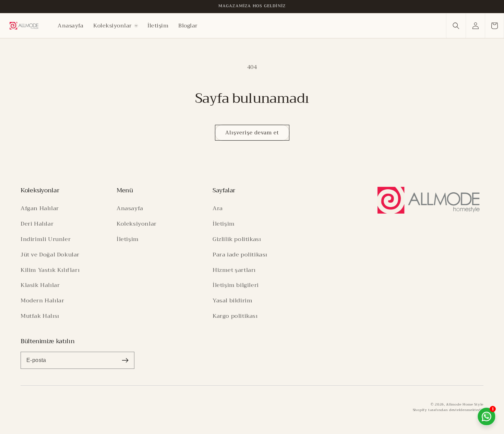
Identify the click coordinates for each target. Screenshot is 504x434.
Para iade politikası (240, 255)
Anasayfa (130, 208)
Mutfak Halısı (40, 316)
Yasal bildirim (232, 300)
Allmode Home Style (464, 404)
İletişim (128, 239)
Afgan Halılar (40, 208)
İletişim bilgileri (236, 285)
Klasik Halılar (40, 285)
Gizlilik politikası (237, 239)
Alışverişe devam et (252, 132)
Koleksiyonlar (137, 224)
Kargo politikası (235, 316)
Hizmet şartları (234, 270)
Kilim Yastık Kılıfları (50, 270)
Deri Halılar (37, 224)
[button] (115, 25)
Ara (218, 208)
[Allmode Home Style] (428, 200)
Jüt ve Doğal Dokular (50, 255)
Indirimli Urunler (46, 239)
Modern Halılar (42, 300)
